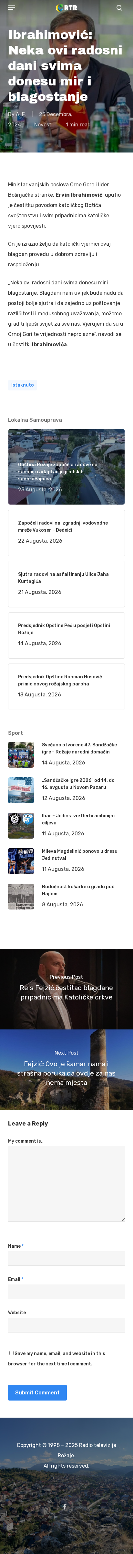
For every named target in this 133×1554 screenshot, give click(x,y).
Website (17, 1312)
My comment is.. (26, 1141)
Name (16, 1246)
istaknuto (22, 385)
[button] (11, 8)
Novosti (43, 125)
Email (15, 1279)
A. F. (21, 114)
